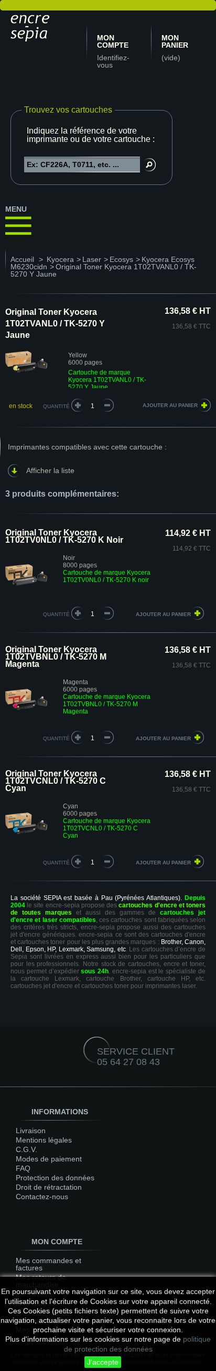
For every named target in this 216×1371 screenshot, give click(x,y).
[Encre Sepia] (44, 26)
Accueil (22, 259)
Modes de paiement (49, 1159)
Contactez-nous (42, 1196)
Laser (91, 259)
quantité (56, 614)
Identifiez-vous (113, 61)
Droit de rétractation (49, 1187)
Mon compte (112, 41)
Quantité (56, 406)
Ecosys (121, 259)
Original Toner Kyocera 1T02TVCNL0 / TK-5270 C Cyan (55, 781)
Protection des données (55, 1177)
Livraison (31, 1130)
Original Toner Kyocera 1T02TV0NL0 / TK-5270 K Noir (64, 536)
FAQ (23, 1168)
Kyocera (60, 259)
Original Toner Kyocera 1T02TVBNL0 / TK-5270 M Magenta (55, 656)
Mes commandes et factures (48, 1264)
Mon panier (174, 41)
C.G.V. (26, 1149)
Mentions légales (44, 1140)
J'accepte (102, 1362)
